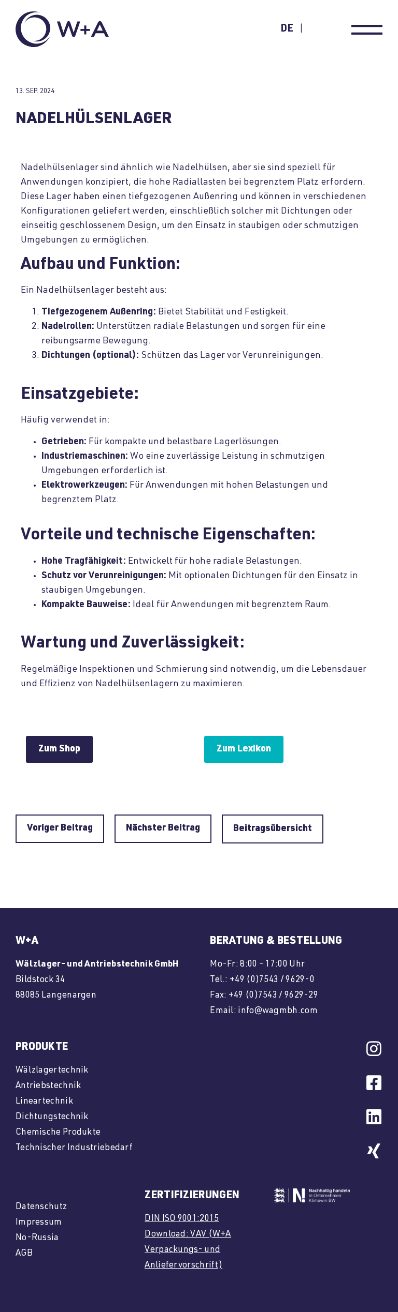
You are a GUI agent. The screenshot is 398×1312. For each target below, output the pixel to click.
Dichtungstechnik (52, 1117)
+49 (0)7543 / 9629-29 (273, 995)
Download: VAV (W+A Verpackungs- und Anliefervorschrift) (188, 1250)
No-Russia (37, 1238)
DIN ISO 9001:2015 (182, 1219)
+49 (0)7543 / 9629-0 (272, 980)
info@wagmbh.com (278, 1011)
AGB (24, 1253)
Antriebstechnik (48, 1086)
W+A (27, 942)
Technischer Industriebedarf (74, 1148)
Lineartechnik (44, 1101)
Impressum (39, 1222)
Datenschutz (41, 1207)
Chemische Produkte (58, 1132)
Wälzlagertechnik (52, 1070)
